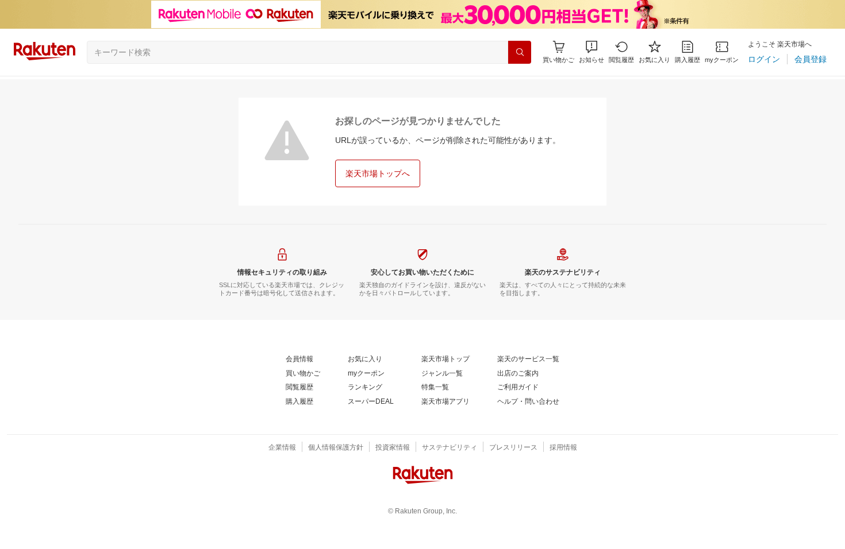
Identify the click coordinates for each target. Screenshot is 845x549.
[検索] (519, 52)
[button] (591, 52)
